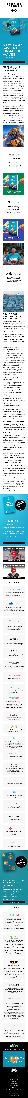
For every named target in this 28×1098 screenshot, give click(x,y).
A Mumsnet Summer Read (14, 606)
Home (14, 1075)
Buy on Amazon (14, 62)
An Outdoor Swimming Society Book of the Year (14, 624)
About (14, 1077)
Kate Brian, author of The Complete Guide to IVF (14, 941)
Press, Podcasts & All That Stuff (14, 1089)
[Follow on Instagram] (12, 10)
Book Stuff (14, 1083)
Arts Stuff (14, 1087)
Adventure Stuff (14, 1085)
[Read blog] (15, 10)
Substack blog (14, 1092)
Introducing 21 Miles (14, 560)
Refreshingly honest (14, 965)
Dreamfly (17, 1095)
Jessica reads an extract (14, 577)
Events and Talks (14, 1079)
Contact (14, 1081)
